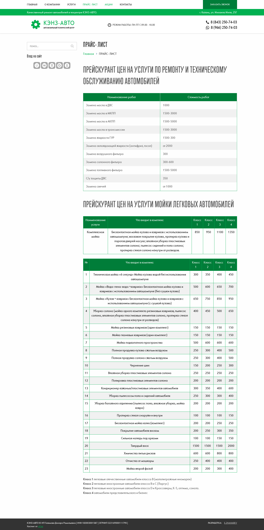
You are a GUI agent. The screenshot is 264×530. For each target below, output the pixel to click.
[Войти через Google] (59, 65)
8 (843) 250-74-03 (223, 22)
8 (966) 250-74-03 (223, 27)
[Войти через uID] (36, 65)
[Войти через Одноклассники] (67, 65)
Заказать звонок (220, 4)
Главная (88, 54)
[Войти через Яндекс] (51, 65)
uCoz (40, 526)
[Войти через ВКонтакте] (44, 65)
